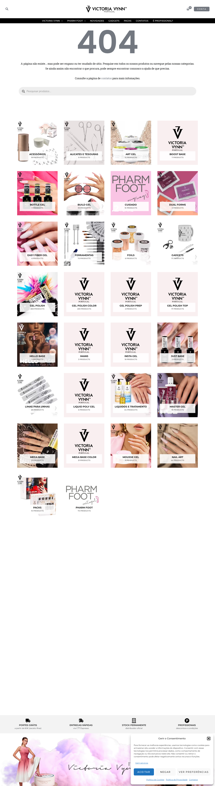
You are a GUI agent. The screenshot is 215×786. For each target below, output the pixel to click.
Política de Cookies (155, 779)
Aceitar (143, 771)
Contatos (193, 779)
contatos (106, 78)
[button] (208, 738)
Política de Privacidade (176, 779)
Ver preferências (194, 771)
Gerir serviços (141, 763)
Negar (165, 771)
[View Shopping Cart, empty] (188, 9)
